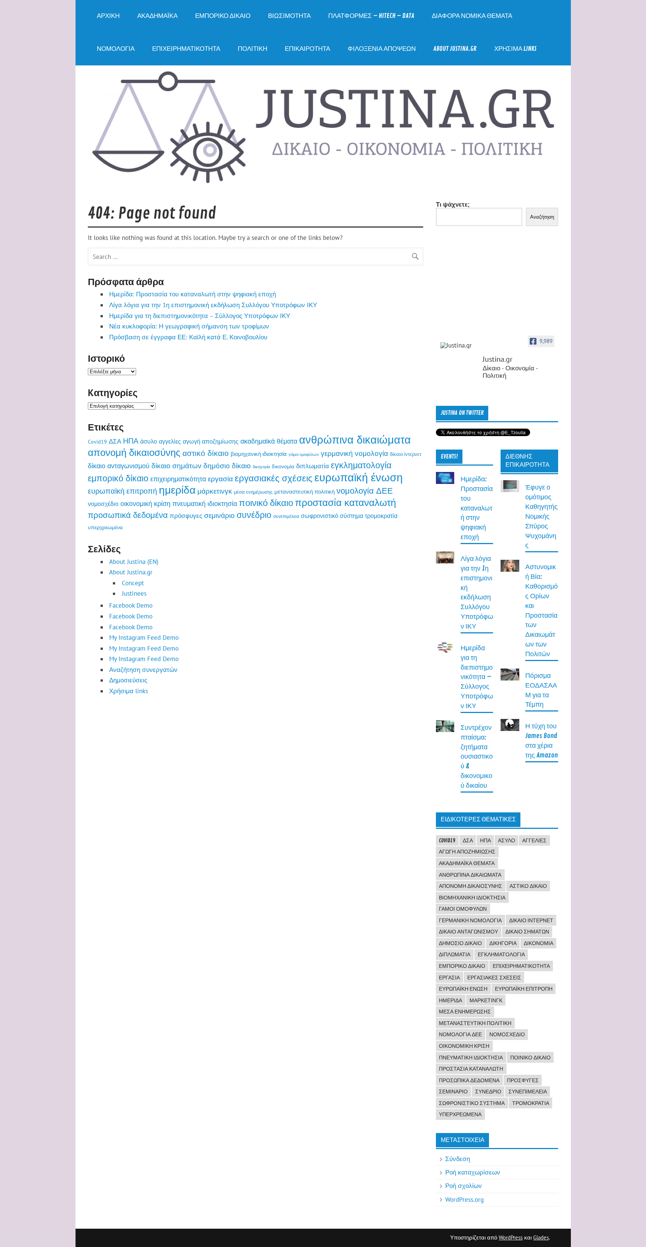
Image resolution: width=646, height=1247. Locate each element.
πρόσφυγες (186, 516)
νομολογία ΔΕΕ (364, 490)
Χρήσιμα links (515, 49)
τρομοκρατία (381, 515)
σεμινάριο (219, 515)
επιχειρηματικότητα (178, 478)
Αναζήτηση (542, 217)
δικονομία (283, 466)
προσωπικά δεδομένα (128, 514)
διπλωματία (312, 466)
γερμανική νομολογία (354, 453)
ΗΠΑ (130, 440)
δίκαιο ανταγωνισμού (119, 465)
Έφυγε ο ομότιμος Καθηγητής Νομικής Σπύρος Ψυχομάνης (541, 516)
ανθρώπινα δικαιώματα (355, 439)
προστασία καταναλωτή (345, 502)
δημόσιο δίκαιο (227, 465)
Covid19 (97, 441)
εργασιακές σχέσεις (274, 478)
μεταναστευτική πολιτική (304, 491)
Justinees (134, 593)
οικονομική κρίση (145, 503)
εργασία (220, 478)
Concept (133, 583)
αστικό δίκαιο (205, 453)
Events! (449, 456)
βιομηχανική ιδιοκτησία (259, 453)
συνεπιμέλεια (286, 516)
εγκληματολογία (361, 464)
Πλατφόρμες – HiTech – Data (371, 16)
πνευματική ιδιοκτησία (204, 503)
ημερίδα (177, 490)
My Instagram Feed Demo (144, 637)
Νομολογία (116, 49)
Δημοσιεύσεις (128, 680)
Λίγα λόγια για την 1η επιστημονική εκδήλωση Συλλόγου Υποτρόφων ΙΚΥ (213, 305)
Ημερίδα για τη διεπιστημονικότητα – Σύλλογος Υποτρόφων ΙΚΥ (199, 316)
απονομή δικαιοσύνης (134, 452)
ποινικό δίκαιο (266, 503)
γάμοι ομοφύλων (304, 454)
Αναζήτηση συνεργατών (143, 670)
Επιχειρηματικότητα (186, 49)
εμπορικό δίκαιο (118, 478)
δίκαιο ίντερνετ (405, 454)
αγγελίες (170, 441)
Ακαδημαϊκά (157, 16)
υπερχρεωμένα (105, 527)
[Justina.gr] (459, 345)
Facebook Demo (131, 605)
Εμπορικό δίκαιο (222, 16)
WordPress (511, 1237)
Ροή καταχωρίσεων (472, 1172)
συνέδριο (254, 514)
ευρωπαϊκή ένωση (358, 477)
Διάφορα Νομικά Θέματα (472, 16)
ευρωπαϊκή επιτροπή (122, 491)
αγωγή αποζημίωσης (211, 441)
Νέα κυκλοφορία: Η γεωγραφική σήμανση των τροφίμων (189, 326)
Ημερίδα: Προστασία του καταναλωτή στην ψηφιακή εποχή (192, 294)
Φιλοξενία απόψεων (382, 49)
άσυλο (148, 441)
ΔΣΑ (115, 441)
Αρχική (108, 16)
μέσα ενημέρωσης (253, 492)
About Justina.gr (455, 49)
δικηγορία (261, 466)
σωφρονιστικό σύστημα (332, 515)
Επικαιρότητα (307, 49)
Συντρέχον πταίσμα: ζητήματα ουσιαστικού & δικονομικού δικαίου (477, 756)
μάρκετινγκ (214, 491)
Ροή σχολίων (463, 1186)
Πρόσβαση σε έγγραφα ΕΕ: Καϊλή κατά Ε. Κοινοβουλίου (188, 337)
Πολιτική (252, 49)
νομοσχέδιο (103, 504)
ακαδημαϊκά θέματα (268, 441)
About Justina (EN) (134, 562)
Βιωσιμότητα (289, 16)
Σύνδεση (457, 1159)
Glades (541, 1237)
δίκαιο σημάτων (176, 465)
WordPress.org (464, 1199)
